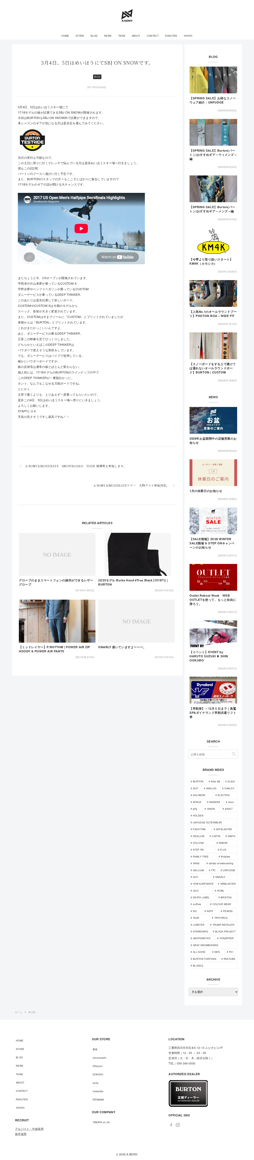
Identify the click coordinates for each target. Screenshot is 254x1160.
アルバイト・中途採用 (29, 1129)
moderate (98, 1091)
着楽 (95, 1049)
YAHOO (20, 1107)
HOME (19, 1040)
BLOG (97, 76)
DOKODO (98, 1074)
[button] (234, 754)
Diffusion (98, 1066)
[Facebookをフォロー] (171, 1125)
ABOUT (20, 1082)
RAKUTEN (22, 1099)
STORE (20, 1049)
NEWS (19, 1065)
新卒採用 (20, 1134)
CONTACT (22, 1090)
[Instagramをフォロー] (178, 1125)
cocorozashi (99, 1057)
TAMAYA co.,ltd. (101, 1122)
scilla (96, 1082)
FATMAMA (98, 1099)
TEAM (19, 1074)
